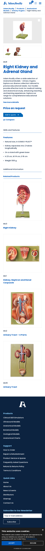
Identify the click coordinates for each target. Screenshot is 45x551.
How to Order (9, 450)
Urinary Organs (18, 11)
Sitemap (7, 498)
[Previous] (6, 31)
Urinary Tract (10, 387)
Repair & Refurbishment (13, 454)
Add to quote (10, 115)
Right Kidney (9, 227)
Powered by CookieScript (22, 548)
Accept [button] (12, 543)
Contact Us (8, 503)
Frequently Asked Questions (15, 462)
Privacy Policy (31, 539)
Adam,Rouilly (8, 8)
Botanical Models (11, 430)
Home (6, 482)
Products (20, 8)
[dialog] (22, 539)
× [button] (42, 530)
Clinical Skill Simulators (13, 417)
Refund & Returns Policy (13, 466)
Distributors (8, 494)
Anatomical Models (12, 426)
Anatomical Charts (11, 438)
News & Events (9, 490)
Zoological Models (11, 434)
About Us (7, 486)
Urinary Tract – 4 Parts (15, 334)
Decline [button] (33, 543)
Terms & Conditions (12, 470)
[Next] (38, 31)
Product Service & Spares (14, 458)
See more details (11, 102)
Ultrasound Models (11, 421)
